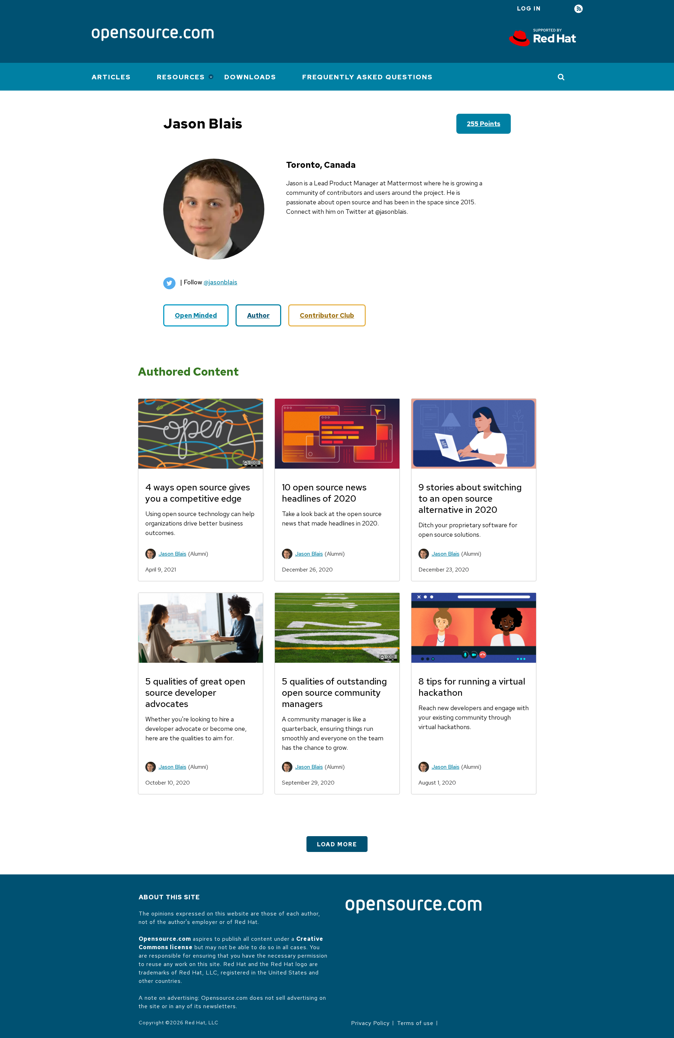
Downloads (250, 77)
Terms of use (415, 1023)
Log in (529, 8)
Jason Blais (172, 553)
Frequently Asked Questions (367, 77)
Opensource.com (165, 939)
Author (258, 315)
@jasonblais (220, 282)
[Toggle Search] (561, 76)
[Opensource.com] (152, 35)
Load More (337, 844)
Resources (181, 77)
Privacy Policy (370, 1023)
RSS (578, 9)
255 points (483, 124)
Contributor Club (327, 315)
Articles (111, 77)
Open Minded (196, 315)
